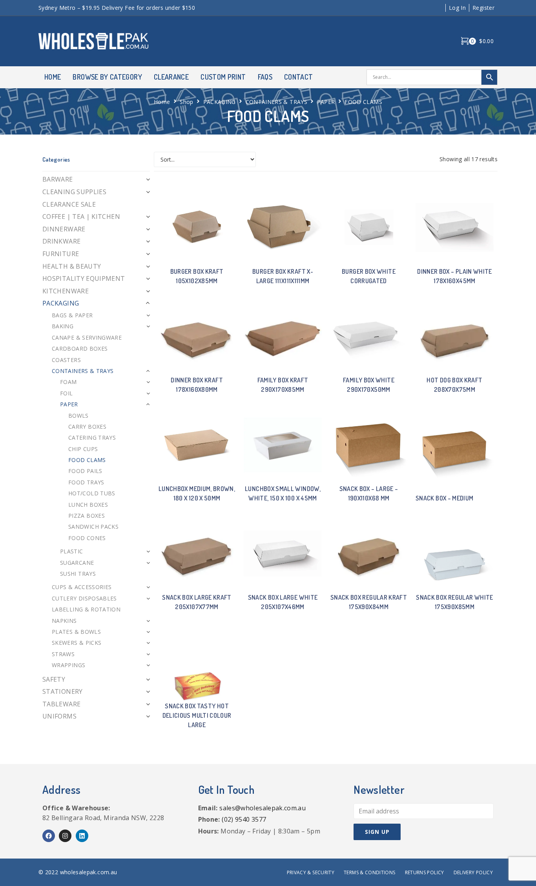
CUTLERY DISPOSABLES (84, 598)
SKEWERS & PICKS (76, 642)
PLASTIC (71, 551)
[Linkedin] (82, 836)
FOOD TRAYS (86, 482)
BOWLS (78, 415)
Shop (186, 102)
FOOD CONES (87, 538)
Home (162, 102)
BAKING (62, 326)
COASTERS (66, 360)
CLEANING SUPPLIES (74, 191)
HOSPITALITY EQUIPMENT (83, 278)
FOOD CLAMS (87, 460)
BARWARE (57, 179)
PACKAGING (219, 102)
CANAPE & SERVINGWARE (87, 337)
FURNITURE (60, 253)
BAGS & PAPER (72, 315)
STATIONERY (62, 691)
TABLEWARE (61, 704)
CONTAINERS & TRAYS (276, 102)
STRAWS (63, 654)
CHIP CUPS (83, 449)
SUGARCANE (77, 562)
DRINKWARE (61, 241)
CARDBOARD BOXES (80, 348)
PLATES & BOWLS (76, 631)
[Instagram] (65, 836)
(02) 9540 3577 (244, 819)
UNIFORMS (59, 716)
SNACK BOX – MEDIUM (444, 498)
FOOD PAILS (85, 471)
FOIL (66, 393)
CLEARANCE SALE (69, 204)
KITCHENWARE (65, 291)
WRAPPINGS (68, 665)
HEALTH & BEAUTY (71, 266)
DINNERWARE (64, 229)
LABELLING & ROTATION (86, 609)
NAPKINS (64, 620)
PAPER (326, 102)
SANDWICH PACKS (93, 526)
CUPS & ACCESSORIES (81, 587)
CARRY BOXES (87, 426)
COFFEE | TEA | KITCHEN (81, 216)
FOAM (68, 382)
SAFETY (53, 679)
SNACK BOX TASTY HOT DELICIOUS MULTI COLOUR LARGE (197, 715)
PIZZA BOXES (86, 515)
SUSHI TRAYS (78, 573)
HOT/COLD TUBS (91, 493)
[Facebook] (48, 836)
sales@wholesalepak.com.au (262, 808)
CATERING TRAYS (92, 437)
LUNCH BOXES (88, 504)
